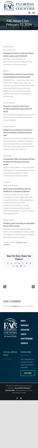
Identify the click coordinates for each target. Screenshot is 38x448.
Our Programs (27, 338)
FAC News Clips (21, 242)
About (23, 320)
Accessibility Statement (22, 388)
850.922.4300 (9, 390)
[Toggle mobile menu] (34, 13)
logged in (15, 306)
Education (25, 329)
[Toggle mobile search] (29, 13)
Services (24, 343)
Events (23, 334)
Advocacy (25, 325)
